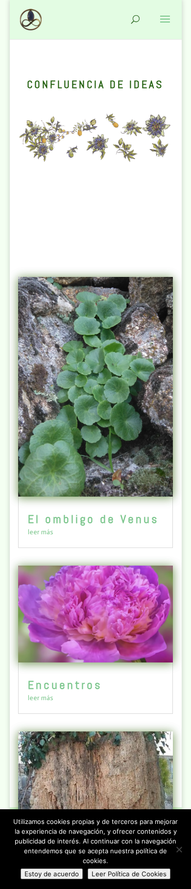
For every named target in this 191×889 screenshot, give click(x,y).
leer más (40, 532)
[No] (179, 849)
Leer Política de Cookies (129, 874)
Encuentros (65, 684)
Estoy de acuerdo (51, 874)
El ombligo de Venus (93, 518)
